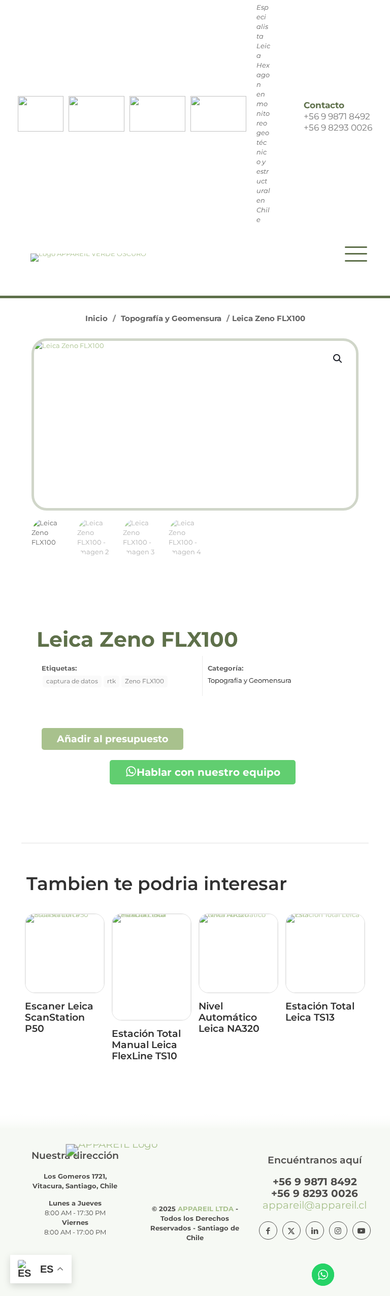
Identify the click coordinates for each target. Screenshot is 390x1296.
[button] (338, 359)
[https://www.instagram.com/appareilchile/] (338, 1230)
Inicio (96, 318)
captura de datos (72, 681)
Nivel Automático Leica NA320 (229, 1017)
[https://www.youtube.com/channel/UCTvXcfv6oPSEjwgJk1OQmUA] (361, 1230)
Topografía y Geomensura (171, 318)
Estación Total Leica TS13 (319, 1011)
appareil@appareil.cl (315, 1205)
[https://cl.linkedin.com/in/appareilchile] (315, 1230)
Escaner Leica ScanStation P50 (59, 1017)
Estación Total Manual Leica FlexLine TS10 (146, 1045)
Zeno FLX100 (144, 681)
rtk (111, 681)
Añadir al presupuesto (112, 739)
